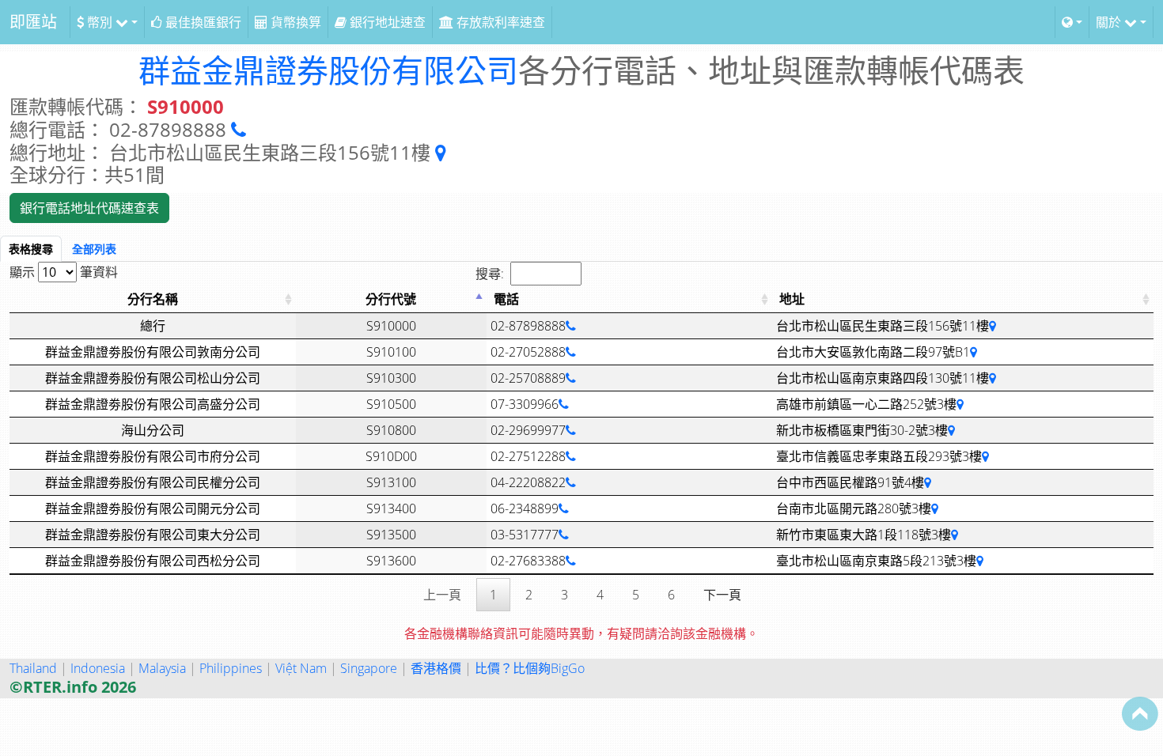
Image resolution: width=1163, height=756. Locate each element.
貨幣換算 (294, 22)
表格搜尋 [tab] (31, 248)
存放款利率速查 (499, 22)
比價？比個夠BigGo (530, 668)
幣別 (100, 22)
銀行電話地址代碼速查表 (89, 208)
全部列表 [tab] (94, 248)
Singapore (368, 668)
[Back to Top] (1140, 713)
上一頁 (442, 594)
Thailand (33, 668)
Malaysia (162, 668)
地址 (792, 299)
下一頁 (722, 594)
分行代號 (391, 299)
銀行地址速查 (386, 22)
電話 (506, 299)
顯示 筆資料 (63, 272)
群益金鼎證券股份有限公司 (328, 70)
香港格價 (436, 668)
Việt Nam (301, 668)
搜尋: (489, 273)
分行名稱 (152, 299)
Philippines (230, 668)
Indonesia (97, 668)
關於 (1110, 22)
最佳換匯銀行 (201, 22)
